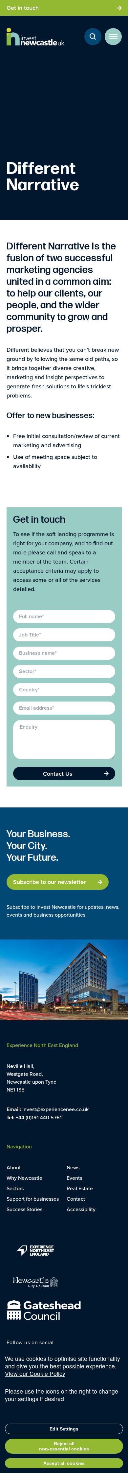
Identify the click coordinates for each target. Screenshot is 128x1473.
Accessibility (81, 1209)
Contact (76, 1198)
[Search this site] (92, 36)
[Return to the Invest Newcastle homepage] (35, 36)
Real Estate (80, 1188)
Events (74, 1177)
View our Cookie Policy (35, 1373)
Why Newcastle (24, 1177)
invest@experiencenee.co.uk (55, 1109)
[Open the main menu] (113, 36)
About (14, 1167)
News (73, 1167)
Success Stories (24, 1209)
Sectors (15, 1188)
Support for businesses (33, 1198)
